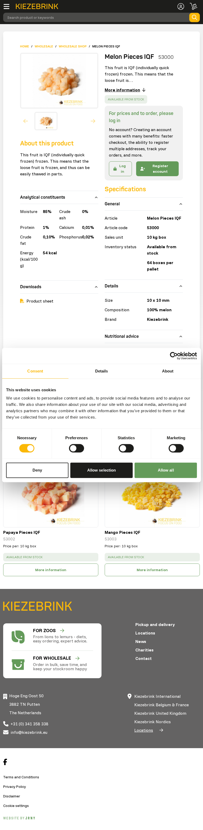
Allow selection (101, 470)
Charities (144, 650)
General (112, 204)
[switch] (76, 448)
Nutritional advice (122, 336)
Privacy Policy (14, 786)
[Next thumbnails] (93, 121)
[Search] (194, 17)
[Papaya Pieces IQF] (50, 493)
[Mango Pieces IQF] (152, 493)
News (140, 641)
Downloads (30, 287)
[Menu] (9, 6)
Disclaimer (11, 796)
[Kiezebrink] (37, 6)
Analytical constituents (42, 197)
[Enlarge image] (57, 81)
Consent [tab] (35, 371)
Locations (145, 633)
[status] (126, 99)
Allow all (166, 470)
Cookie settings (16, 805)
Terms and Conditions (21, 777)
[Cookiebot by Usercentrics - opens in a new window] (174, 356)
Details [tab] (101, 371)
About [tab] (168, 371)
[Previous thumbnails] (25, 121)
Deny (37, 470)
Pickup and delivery (155, 624)
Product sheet (39, 301)
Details (111, 286)
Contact (143, 658)
